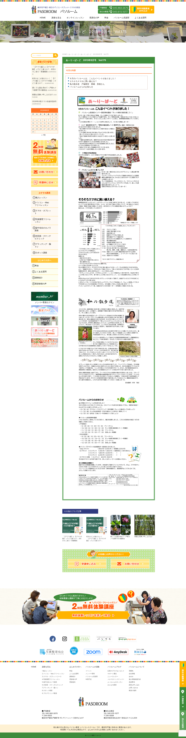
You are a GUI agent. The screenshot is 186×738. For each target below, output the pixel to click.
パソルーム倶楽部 (121, 17)
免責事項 (132, 682)
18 (37, 126)
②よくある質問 (39, 271)
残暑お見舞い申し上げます (143, 536)
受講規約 (72, 682)
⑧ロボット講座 (40, 252)
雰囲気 (131, 671)
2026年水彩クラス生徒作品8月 (44, 101)
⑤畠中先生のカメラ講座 (42, 229)
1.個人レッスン (47, 671)
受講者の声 (73, 679)
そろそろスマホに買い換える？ (83, 81)
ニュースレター (113, 676)
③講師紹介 (37, 278)
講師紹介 (72, 676)
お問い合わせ (133, 688)
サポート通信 (112, 674)
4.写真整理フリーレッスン (51, 679)
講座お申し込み (134, 685)
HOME (43, 17)
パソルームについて (136, 667)
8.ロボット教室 (47, 690)
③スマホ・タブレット (42, 211)
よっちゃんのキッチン (115, 682)
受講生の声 (94, 17)
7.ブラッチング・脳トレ (50, 688)
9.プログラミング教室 (49, 693)
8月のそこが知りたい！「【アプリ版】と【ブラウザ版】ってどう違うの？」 (96, 538)
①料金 (35, 265)
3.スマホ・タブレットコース (51, 676)
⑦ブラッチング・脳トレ (42, 245)
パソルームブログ (114, 667)
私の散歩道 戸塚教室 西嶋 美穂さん (87, 84)
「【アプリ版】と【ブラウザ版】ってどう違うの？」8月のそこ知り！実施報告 (72, 538)
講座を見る (56, 17)
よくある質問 (140, 17)
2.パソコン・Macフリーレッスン (53, 674)
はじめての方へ (75, 667)
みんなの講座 (112, 685)
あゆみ (131, 676)
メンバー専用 (90, 674)
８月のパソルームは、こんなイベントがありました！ (93, 78)
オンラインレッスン (75, 17)
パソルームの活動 (92, 667)
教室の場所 (132, 690)
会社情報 (132, 674)
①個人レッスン (40, 197)
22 (52, 126)
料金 (106, 17)
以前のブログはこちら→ (116, 671)
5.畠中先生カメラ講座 (49, 682)
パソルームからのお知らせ (81, 87)
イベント (89, 671)
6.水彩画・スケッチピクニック (52, 685)
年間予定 (89, 679)
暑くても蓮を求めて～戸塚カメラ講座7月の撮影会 (120, 537)
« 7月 (43, 135)
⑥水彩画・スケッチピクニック (42, 237)
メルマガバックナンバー (116, 679)
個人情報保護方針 (135, 679)
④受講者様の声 (39, 284)
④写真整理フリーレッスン (42, 220)
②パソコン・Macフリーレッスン (41, 203)
